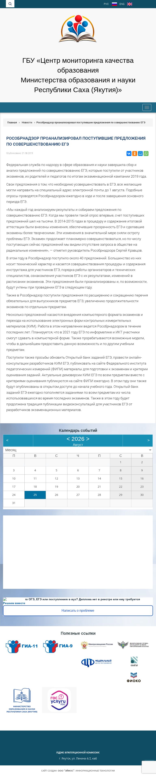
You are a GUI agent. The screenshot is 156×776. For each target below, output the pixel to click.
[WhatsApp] (146, 153)
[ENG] (129, 4)
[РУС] (114, 4)
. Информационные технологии (86, 770)
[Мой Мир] (140, 153)
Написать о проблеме (78, 610)
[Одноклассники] (134, 153)
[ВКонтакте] (129, 153)
